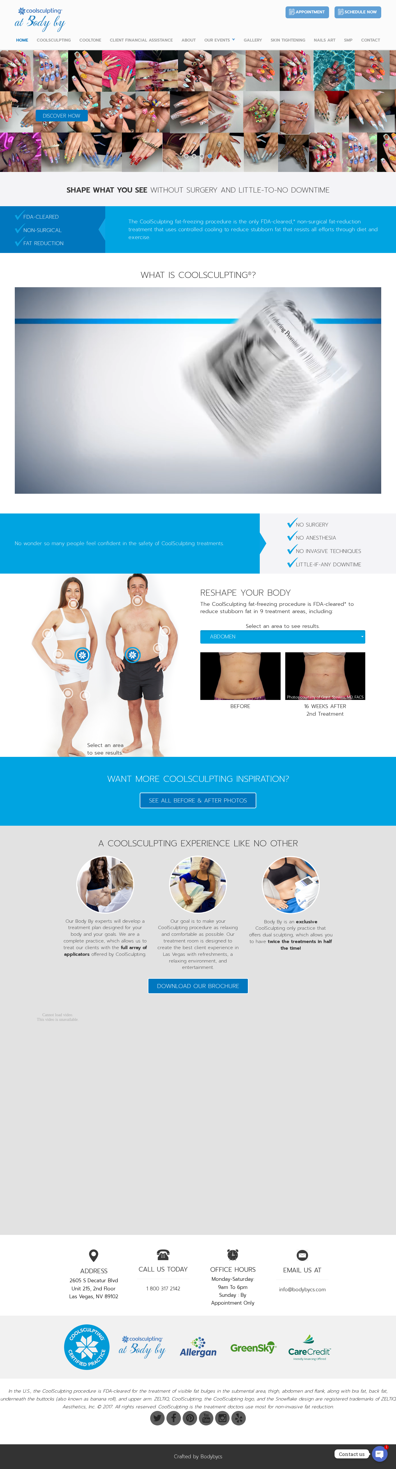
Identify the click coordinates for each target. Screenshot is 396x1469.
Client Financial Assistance (141, 40)
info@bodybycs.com (302, 1289)
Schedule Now (361, 12)
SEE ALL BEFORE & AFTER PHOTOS (198, 800)
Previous (16, 110)
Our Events (217, 40)
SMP (348, 40)
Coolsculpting (54, 40)
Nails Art (324, 40)
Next (379, 110)
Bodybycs (211, 1456)
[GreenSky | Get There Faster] (253, 1347)
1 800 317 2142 (163, 1288)
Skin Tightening (288, 40)
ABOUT (188, 40)
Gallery (253, 40)
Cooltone (90, 40)
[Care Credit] (309, 1347)
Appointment (310, 12)
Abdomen (222, 637)
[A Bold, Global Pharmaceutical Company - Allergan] (198, 1347)
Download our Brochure (198, 986)
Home (22, 40)
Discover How (61, 116)
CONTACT (370, 40)
